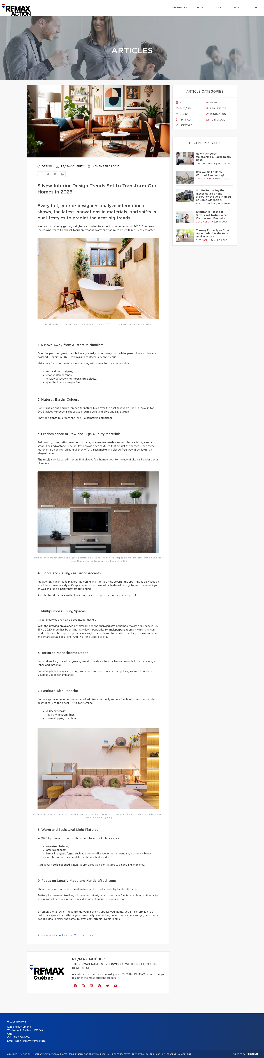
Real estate (217, 108)
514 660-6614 (21, 1037)
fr (256, 7)
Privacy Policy (140, 1054)
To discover (217, 120)
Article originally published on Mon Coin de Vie (66, 935)
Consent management (178, 1054)
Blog (200, 7)
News (213, 103)
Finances (185, 120)
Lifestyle (185, 125)
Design (46, 166)
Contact (237, 7)
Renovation (217, 114)
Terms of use (157, 1054)
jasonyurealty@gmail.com (30, 1041)
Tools (217, 7)
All (181, 103)
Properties (179, 7)
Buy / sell (186, 108)
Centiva (252, 1054)
